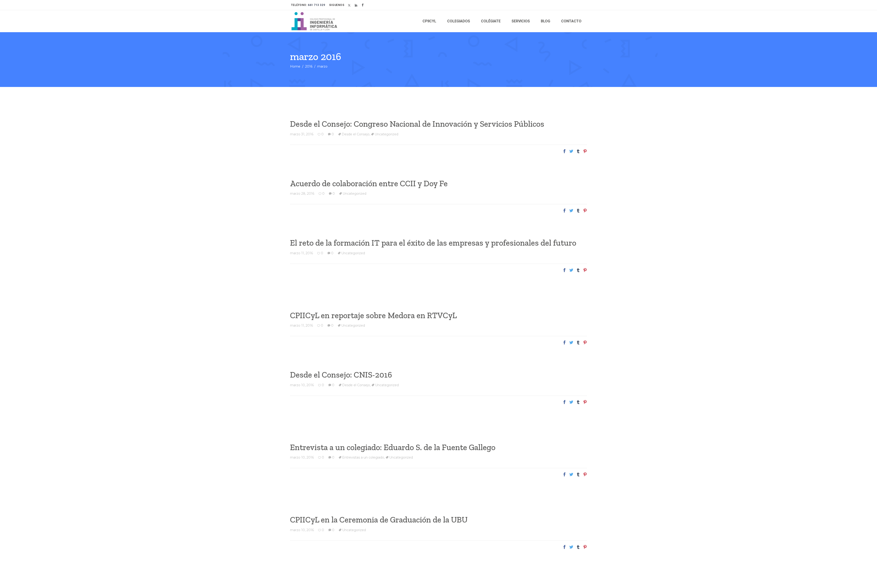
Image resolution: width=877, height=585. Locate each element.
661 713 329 (316, 5)
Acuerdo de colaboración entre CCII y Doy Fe (369, 183)
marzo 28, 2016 (302, 194)
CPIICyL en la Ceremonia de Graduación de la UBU (379, 520)
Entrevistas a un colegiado (363, 457)
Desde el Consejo (356, 134)
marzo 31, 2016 (301, 134)
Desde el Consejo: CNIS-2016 (341, 375)
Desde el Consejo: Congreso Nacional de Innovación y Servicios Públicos (417, 124)
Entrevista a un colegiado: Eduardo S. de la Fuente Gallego (392, 447)
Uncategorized (386, 134)
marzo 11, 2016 (301, 253)
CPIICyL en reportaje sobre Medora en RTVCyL (373, 315)
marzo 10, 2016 (302, 385)
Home (295, 66)
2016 (308, 66)
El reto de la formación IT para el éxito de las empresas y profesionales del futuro (433, 243)
